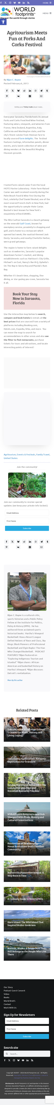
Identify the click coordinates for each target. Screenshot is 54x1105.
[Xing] (30, 96)
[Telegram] (41, 90)
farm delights (26, 138)
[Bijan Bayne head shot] (27, 573)
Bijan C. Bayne (14, 79)
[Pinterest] (7, 96)
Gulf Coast (25, 223)
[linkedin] (24, 3)
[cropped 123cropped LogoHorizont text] (17, 6)
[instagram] (10, 3)
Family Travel (42, 454)
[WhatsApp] (35, 90)
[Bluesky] (18, 90)
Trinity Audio (28, 107)
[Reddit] (24, 90)
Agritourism (10, 454)
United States (11, 458)
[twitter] (6, 3)
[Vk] (18, 96)
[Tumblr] (47, 90)
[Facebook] (7, 90)
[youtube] (19, 3)
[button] (3, 22)
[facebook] (1, 3)
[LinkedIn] (30, 90)
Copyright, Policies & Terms (23, 1075)
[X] (12, 90)
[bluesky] (15, 3)
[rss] (28, 3)
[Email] (41, 96)
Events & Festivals (26, 454)
